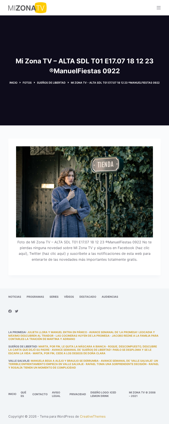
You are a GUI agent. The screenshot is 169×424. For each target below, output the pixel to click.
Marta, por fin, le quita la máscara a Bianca (72, 346)
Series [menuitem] (54, 296)
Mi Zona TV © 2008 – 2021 (142, 394)
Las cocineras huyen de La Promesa (83, 335)
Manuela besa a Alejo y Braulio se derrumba (65, 360)
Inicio (12, 394)
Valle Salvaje (18, 360)
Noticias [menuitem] (14, 296)
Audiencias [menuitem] (110, 296)
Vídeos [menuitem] (69, 296)
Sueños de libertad (22, 346)
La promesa (17, 332)
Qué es (23, 394)
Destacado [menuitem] (87, 296)
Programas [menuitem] (35, 296)
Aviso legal (56, 394)
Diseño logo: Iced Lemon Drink (103, 394)
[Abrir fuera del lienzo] (159, 8)
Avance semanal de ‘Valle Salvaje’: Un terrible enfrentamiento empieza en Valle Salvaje (83, 362)
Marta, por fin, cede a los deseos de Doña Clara (69, 353)
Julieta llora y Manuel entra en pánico (57, 332)
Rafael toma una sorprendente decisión (116, 364)
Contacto (40, 394)
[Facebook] (10, 311)
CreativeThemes (93, 416)
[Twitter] (16, 311)
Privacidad (78, 394)
